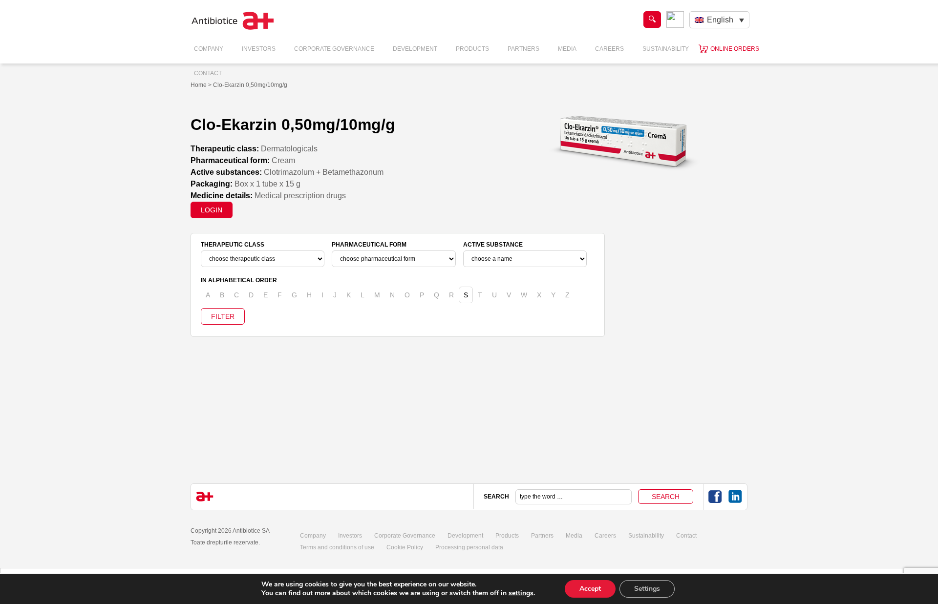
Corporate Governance (334, 48)
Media (567, 48)
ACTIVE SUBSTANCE (493, 244)
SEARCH (496, 496)
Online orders (734, 48)
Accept (590, 588)
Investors (259, 48)
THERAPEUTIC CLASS (232, 244)
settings (521, 593)
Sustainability (665, 48)
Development (415, 48)
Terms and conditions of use (337, 547)
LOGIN (211, 210)
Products (472, 48)
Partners (523, 48)
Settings (647, 588)
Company (208, 48)
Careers (609, 48)
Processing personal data (469, 547)
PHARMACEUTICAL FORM (369, 244)
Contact (208, 73)
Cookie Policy (404, 547)
